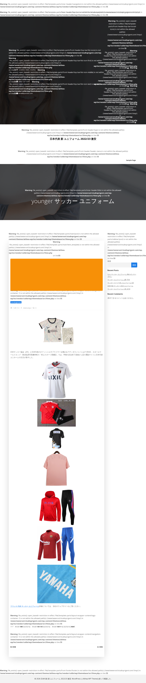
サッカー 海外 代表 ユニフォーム (41, 626)
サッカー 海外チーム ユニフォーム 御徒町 (63, 626)
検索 (109, 261)
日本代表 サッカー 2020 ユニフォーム (120, 286)
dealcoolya (27, 308)
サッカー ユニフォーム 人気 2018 (119, 289)
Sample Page (131, 160)
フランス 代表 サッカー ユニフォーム (24, 606)
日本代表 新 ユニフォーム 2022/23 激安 (73, 139)
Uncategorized (16, 302)
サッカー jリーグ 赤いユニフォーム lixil (121, 283)
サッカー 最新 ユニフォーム (22, 626)
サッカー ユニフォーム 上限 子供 (119, 280)
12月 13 (16, 308)
